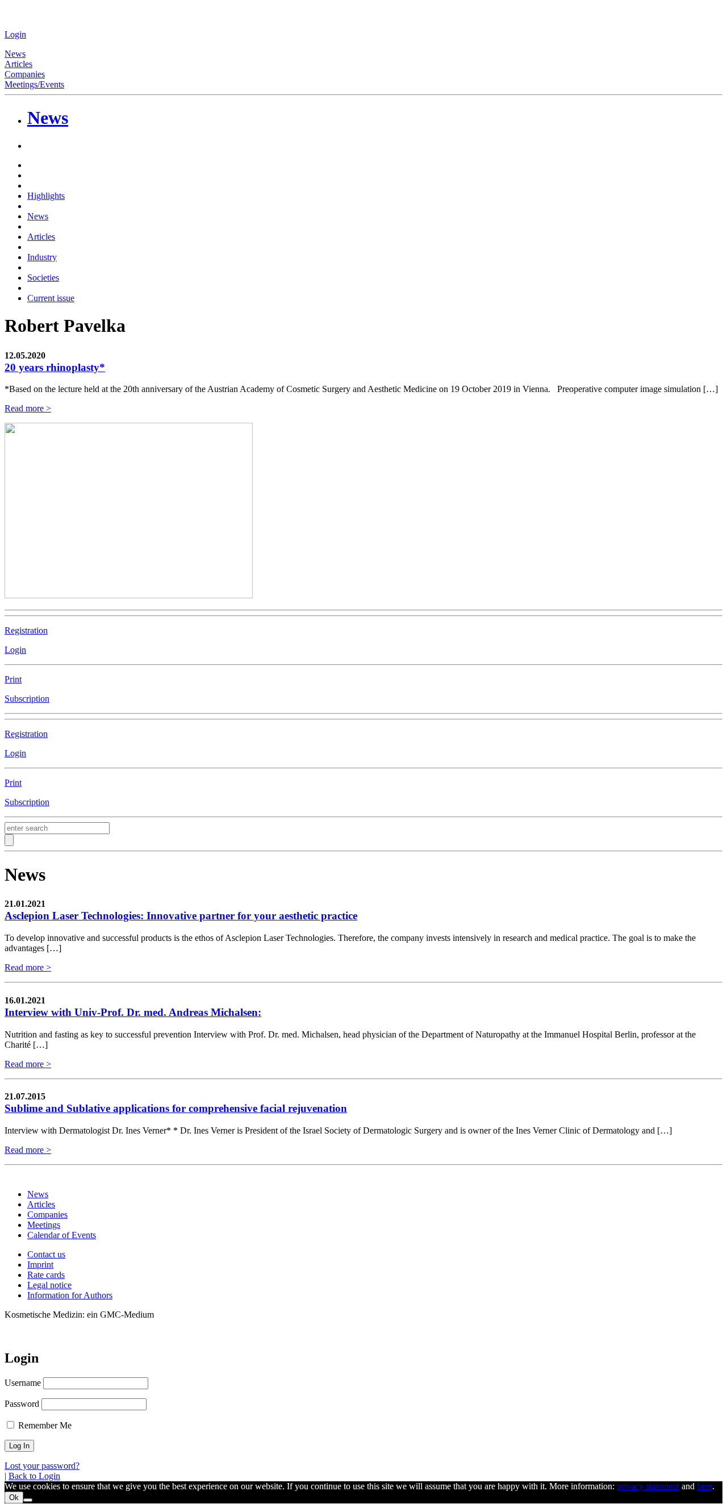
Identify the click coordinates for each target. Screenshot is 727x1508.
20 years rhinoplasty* (55, 367)
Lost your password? (42, 1465)
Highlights (46, 196)
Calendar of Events (61, 1235)
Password (22, 1404)
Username (23, 1383)
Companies (25, 74)
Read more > (28, 408)
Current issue (50, 298)
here (704, 1486)
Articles (18, 64)
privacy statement (648, 1486)
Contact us (46, 1254)
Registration (26, 630)
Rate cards (46, 1275)
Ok (14, 1497)
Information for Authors (69, 1295)
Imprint (40, 1264)
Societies (43, 277)
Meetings (43, 1225)
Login (15, 34)
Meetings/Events (34, 84)
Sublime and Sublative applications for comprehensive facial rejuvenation (176, 1108)
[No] (27, 1500)
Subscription (27, 698)
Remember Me (44, 1425)
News (15, 54)
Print (13, 679)
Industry (42, 257)
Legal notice (49, 1285)
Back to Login (34, 1476)
